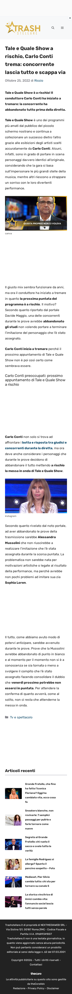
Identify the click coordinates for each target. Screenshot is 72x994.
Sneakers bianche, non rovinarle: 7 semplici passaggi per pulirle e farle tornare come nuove (39, 819)
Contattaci (36, 964)
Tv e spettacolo (21, 717)
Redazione (19, 988)
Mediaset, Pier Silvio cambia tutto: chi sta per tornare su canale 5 (40, 881)
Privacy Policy (36, 988)
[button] (53, 28)
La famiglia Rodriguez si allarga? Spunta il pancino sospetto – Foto (40, 864)
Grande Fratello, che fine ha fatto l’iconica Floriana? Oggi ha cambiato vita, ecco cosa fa (40, 793)
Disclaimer (53, 988)
